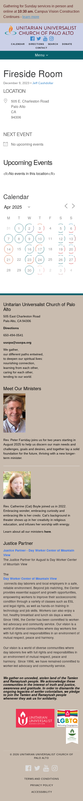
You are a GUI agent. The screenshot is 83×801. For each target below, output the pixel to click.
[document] (41, 174)
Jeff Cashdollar (42, 83)
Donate (67, 44)
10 (40, 238)
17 (40, 249)
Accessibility (41, 792)
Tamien (72, 678)
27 (71, 259)
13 (71, 238)
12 (61, 238)
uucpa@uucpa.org (17, 342)
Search (53, 44)
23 (29, 259)
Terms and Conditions (41, 778)
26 (61, 259)
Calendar (18, 44)
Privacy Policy (41, 785)
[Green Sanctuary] (73, 735)
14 (9, 249)
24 (40, 259)
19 (61, 249)
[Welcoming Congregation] (68, 718)
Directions (36, 44)
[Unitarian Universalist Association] (36, 718)
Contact (41, 48)
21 (9, 259)
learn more (30, 17)
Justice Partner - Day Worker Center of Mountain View (38, 552)
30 (29, 270)
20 (71, 249)
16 (29, 249)
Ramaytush (18, 681)
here (47, 531)
